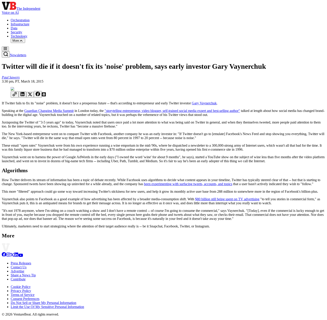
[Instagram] (8, 255)
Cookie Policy (21, 287)
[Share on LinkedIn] (22, 94)
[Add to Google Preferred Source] (44, 95)
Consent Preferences (25, 299)
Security (16, 32)
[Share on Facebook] (38, 94)
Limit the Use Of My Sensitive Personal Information (47, 307)
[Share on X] (30, 95)
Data (14, 28)
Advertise (17, 271)
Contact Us (18, 267)
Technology (19, 36)
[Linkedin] (16, 255)
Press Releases (21, 263)
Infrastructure (20, 24)
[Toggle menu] (5, 49)
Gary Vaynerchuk (204, 103)
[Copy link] (15, 94)
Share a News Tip (23, 275)
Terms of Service (22, 295)
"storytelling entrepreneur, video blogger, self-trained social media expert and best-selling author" (172, 111)
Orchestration (20, 20)
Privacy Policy (21, 291)
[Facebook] (4, 255)
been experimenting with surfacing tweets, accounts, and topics (188, 184)
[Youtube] (20, 255)
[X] (12, 255)
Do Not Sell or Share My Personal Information (43, 303)
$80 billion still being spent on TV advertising (227, 199)
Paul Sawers (11, 77)
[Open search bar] (6, 54)
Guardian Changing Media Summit (49, 111)
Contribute (18, 279)
